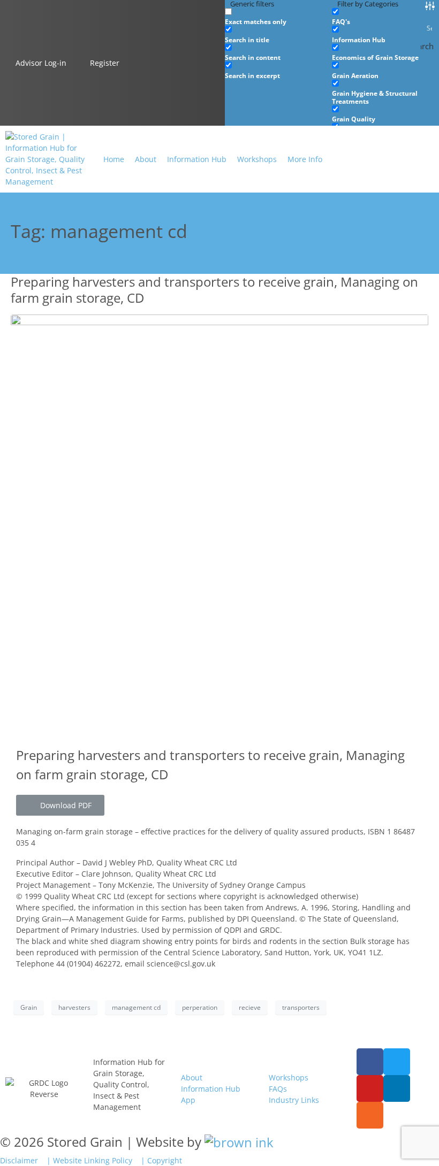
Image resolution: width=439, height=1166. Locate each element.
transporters (301, 1007)
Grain (28, 1007)
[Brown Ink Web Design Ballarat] (239, 1142)
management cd (136, 1007)
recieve (250, 1007)
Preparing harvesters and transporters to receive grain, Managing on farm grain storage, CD (214, 289)
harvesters (74, 1007)
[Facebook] (370, 1061)
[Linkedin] (396, 1088)
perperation (199, 1007)
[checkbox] (278, 17)
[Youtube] (370, 1088)
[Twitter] (396, 1061)
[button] (311, 159)
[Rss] (370, 1115)
